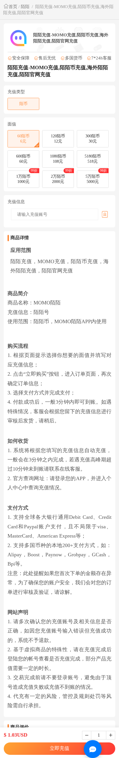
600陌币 (23, 159)
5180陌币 (93, 159)
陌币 (23, 104)
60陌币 (23, 138)
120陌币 (58, 138)
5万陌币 (96, 177)
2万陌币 (61, 177)
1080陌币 (58, 159)
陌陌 (25, 6)
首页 (13, 6)
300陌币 (92, 138)
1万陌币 (27, 177)
